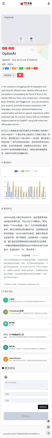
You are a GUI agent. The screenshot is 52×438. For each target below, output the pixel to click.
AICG (4, 48)
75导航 (18, 434)
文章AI (11, 48)
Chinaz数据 (16, 225)
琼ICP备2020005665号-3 (30, 434)
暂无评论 (10, 368)
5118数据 (35, 221)
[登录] (48, 4)
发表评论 (43, 407)
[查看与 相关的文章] (2, 86)
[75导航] (26, 3)
